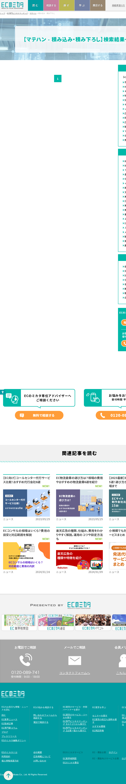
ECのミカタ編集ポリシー (14, 740)
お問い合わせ (39, 761)
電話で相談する (40, 722)
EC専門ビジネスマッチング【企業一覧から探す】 (75, 729)
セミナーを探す (99, 715)
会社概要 (37, 752)
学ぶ (82, 5)
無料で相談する (44, 415)
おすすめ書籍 (98, 726)
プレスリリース (9, 736)
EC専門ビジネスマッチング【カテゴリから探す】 (75, 722)
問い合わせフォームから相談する (45, 716)
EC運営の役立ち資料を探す (104, 720)
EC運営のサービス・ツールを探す (75, 716)
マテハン (33, 13)
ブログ (5, 732)
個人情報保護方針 (10, 761)
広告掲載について (42, 756)
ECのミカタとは (9, 752)
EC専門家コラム (9, 728)
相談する (51, 5)
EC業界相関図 (70, 758)
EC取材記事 (7, 723)
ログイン (113, 752)
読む (35, 5)
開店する (98, 5)
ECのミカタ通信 (71, 762)
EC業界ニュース (9, 719)
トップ (2, 13)
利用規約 (6, 756)
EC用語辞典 (98, 730)
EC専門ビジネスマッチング (17, 13)
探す (66, 5)
